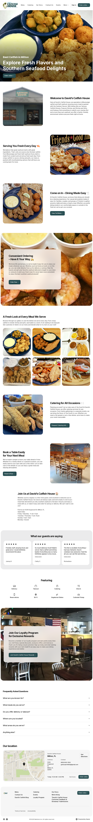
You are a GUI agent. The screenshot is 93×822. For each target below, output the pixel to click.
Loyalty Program (38, 793)
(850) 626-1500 (66, 758)
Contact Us (49, 5)
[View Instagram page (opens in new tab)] (7, 815)
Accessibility (32, 807)
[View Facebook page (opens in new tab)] (4, 815)
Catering (30, 5)
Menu (23, 5)
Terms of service (20, 807)
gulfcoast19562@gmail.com (69, 760)
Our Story (39, 5)
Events (58, 5)
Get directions (84, 751)
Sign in (74, 5)
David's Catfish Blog (22, 793)
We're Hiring (55, 790)
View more (38, 556)
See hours (72, 772)
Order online (84, 773)
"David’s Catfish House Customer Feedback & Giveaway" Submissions (59, 795)
